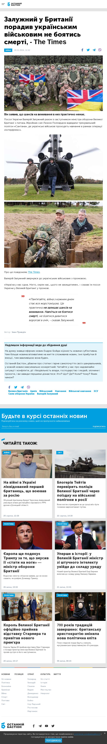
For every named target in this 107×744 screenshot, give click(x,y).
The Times (34, 272)
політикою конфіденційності (87, 734)
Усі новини (6, 679)
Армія (33, 391)
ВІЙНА (8, 50)
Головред (31, 679)
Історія (44, 682)
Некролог (45, 693)
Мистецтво (46, 690)
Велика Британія (18, 391)
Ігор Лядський (33, 704)
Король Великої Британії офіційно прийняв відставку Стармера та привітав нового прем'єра (26, 634)
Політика (9, 524)
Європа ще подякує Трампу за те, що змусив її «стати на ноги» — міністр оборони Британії (26, 562)
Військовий (45, 391)
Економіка (6, 686)
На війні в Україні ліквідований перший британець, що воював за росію (24, 489)
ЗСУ (96, 391)
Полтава (5, 700)
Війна (6, 453)
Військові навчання (80, 391)
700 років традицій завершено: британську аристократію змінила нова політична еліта (79, 631)
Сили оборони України (21, 393)
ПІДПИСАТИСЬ (99, 426)
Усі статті (45, 679)
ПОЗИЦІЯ (18, 674)
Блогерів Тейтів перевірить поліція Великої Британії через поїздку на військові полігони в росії (78, 491)
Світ (60, 453)
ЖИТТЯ (57, 674)
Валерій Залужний (47, 393)
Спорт (4, 697)
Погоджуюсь (53, 740)
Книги (43, 686)
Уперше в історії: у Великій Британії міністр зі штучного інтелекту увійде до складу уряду (80, 560)
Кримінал (5, 690)
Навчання (60, 391)
